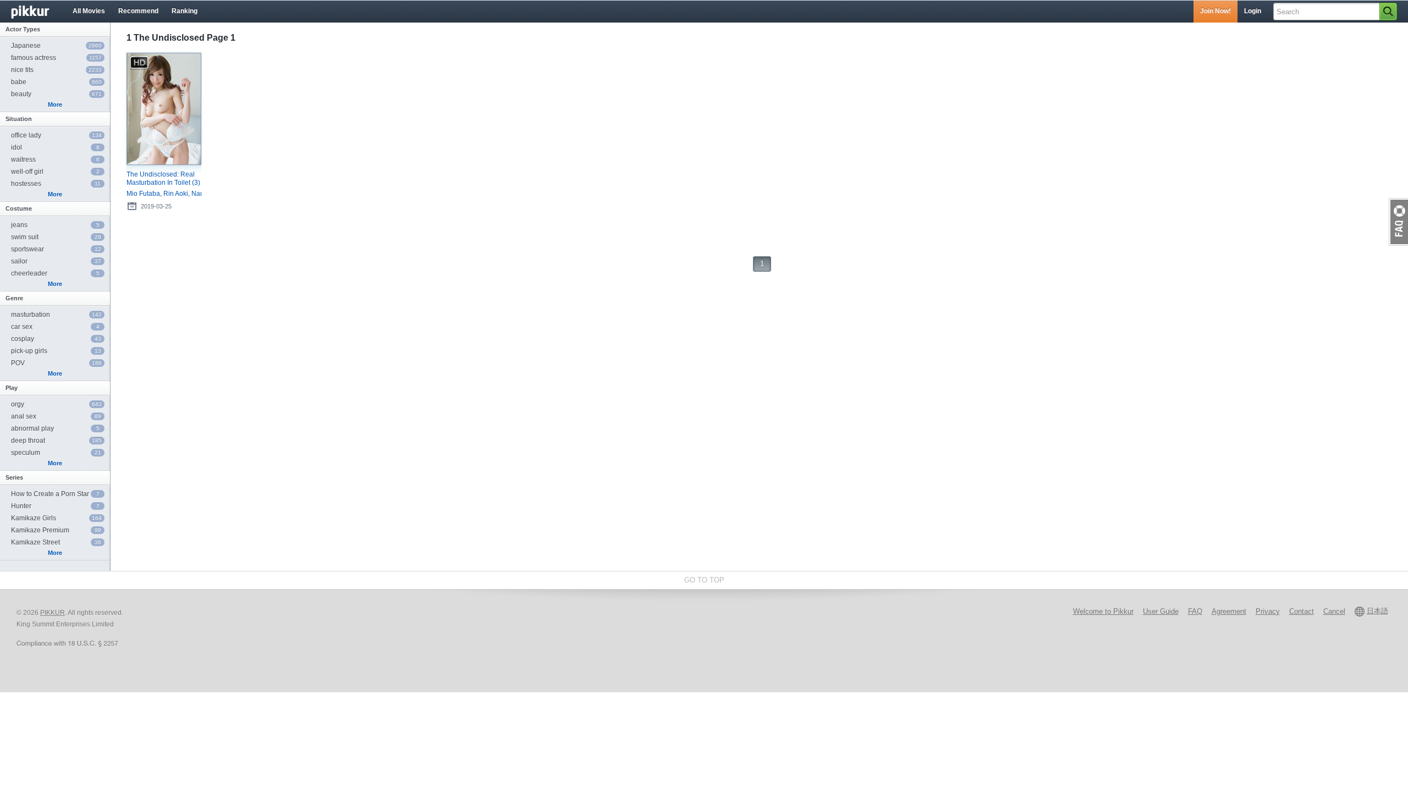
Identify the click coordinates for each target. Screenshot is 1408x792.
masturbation (56, 314)
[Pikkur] (38, 12)
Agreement (1229, 611)
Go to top (704, 580)
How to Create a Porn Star (55, 494)
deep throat (56, 440)
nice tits (56, 70)
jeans (55, 225)
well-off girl (55, 171)
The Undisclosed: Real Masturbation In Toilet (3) (163, 178)
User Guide (1161, 611)
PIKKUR (52, 613)
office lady (56, 135)
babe (56, 82)
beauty (56, 94)
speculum (56, 453)
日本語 (1377, 611)
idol (55, 147)
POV (56, 363)
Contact (1301, 611)
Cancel (1334, 611)
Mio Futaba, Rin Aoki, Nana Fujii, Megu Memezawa (164, 193)
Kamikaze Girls (56, 518)
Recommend (138, 11)
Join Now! (1215, 11)
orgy (56, 404)
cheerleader (55, 273)
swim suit (56, 237)
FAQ (1195, 611)
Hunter (55, 506)
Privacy (1268, 611)
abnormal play (55, 428)
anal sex (56, 416)
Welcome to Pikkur (1103, 611)
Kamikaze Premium (56, 530)
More (55, 104)
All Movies (89, 11)
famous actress (56, 58)
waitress (55, 159)
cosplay (56, 339)
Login (1252, 11)
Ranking (184, 11)
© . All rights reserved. (69, 613)
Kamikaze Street (56, 542)
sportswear (56, 249)
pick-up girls (56, 351)
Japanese (56, 46)
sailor (56, 261)
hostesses (56, 184)
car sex (55, 327)
